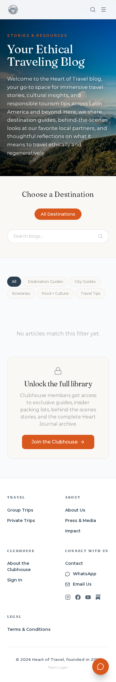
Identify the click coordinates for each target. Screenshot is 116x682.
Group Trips (20, 510)
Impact (73, 531)
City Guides (85, 281)
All (14, 281)
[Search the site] (92, 9)
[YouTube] (88, 597)
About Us (75, 510)
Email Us (82, 584)
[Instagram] (67, 597)
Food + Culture (55, 293)
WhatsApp (84, 573)
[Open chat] (100, 666)
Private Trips (21, 520)
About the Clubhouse (19, 566)
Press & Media (80, 520)
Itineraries (21, 293)
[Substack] (98, 597)
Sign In (14, 580)
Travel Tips (90, 293)
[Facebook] (78, 597)
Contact (74, 563)
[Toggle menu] (103, 9)
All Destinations (58, 214)
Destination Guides (45, 281)
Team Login (58, 667)
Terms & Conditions (29, 629)
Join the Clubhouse (55, 442)
